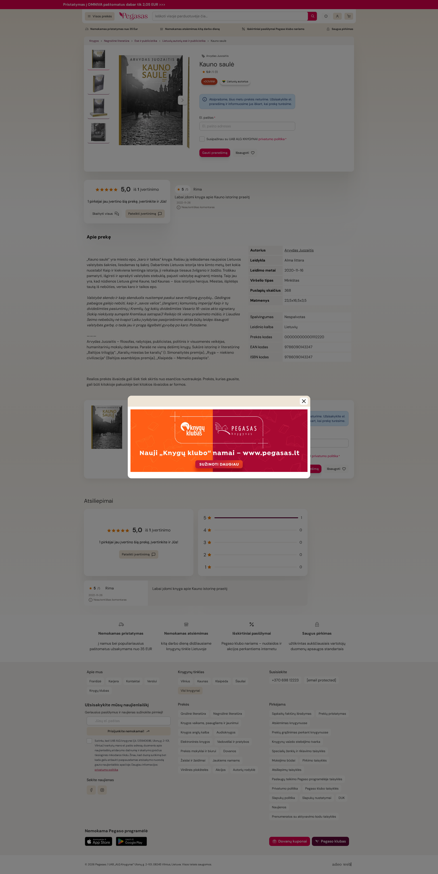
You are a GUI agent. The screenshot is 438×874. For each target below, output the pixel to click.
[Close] (304, 401)
